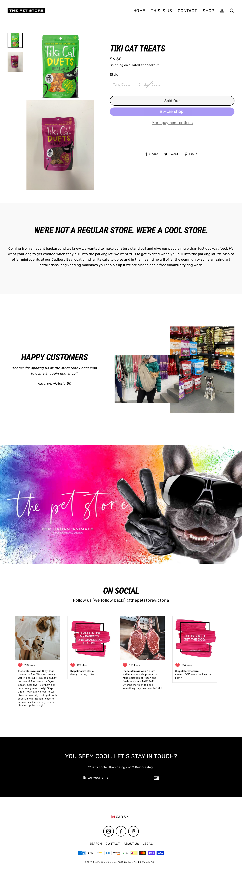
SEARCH (95, 843)
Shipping (116, 65)
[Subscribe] (156, 777)
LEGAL (148, 843)
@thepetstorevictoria (148, 600)
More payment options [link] (172, 122)
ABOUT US (131, 843)
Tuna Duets (121, 84)
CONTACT (187, 10)
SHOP (208, 10)
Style (114, 74)
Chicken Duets (149, 84)
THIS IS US (161, 10)
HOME (139, 10)
